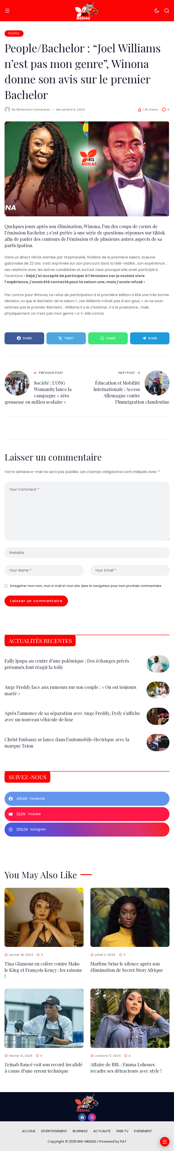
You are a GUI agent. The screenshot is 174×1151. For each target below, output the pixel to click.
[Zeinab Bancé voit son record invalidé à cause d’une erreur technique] (44, 1018)
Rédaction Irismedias (33, 109)
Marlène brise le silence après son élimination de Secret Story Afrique (126, 966)
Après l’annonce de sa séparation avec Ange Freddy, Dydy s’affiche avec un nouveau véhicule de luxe (72, 716)
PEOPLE (13, 33)
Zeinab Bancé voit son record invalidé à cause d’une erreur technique (43, 1067)
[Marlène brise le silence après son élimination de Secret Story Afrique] (129, 917)
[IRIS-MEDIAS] (87, 10)
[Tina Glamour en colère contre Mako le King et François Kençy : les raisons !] (44, 917)
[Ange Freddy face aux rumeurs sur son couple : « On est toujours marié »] (158, 690)
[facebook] (82, 1117)
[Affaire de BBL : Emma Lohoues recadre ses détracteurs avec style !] (129, 1018)
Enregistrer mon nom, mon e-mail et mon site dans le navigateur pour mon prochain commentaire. (86, 586)
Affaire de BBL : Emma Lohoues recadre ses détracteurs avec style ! (126, 1067)
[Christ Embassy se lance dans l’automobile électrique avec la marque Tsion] (158, 742)
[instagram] (92, 1117)
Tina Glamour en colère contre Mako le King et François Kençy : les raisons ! (43, 969)
